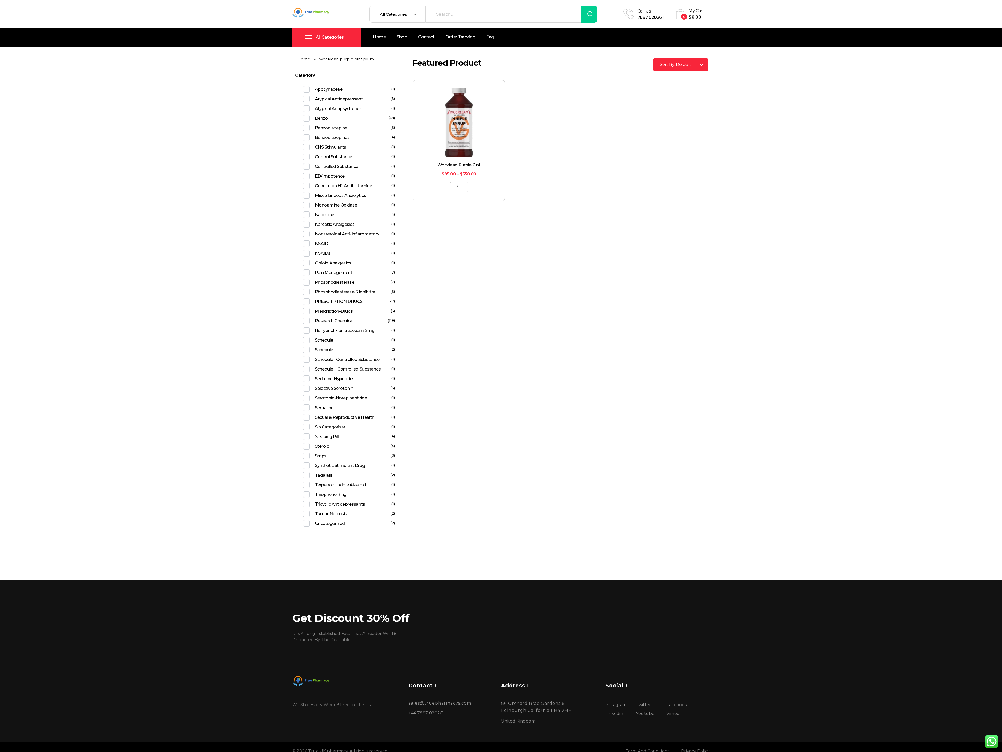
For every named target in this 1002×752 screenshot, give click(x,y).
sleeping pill (327, 436)
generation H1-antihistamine (343, 185)
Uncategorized (330, 523)
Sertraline (324, 407)
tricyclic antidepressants (340, 504)
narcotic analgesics (335, 224)
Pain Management (334, 272)
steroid (322, 446)
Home (303, 59)
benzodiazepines (332, 137)
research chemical (334, 320)
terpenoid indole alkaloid (340, 484)
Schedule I (325, 349)
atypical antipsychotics (338, 108)
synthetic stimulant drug (340, 465)
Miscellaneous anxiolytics (340, 195)
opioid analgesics (333, 262)
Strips (320, 455)
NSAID (321, 243)
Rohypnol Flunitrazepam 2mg (345, 330)
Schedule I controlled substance (347, 359)
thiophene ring (331, 494)
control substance (333, 156)
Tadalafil (323, 475)
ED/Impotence (330, 176)
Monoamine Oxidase (336, 205)
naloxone (324, 214)
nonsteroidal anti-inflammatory (347, 234)
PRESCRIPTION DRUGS (339, 301)
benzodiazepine (331, 127)
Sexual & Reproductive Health (344, 417)
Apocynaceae (329, 89)
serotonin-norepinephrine (341, 398)
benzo (321, 118)
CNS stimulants (330, 147)
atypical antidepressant (339, 98)
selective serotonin (334, 388)
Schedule (324, 340)
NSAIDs (322, 253)
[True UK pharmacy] (311, 13)
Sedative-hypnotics (334, 378)
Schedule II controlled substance (348, 369)
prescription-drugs (334, 311)
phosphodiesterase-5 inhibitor (345, 291)
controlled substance (336, 166)
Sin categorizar (330, 426)
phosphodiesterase (334, 282)
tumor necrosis (331, 513)
